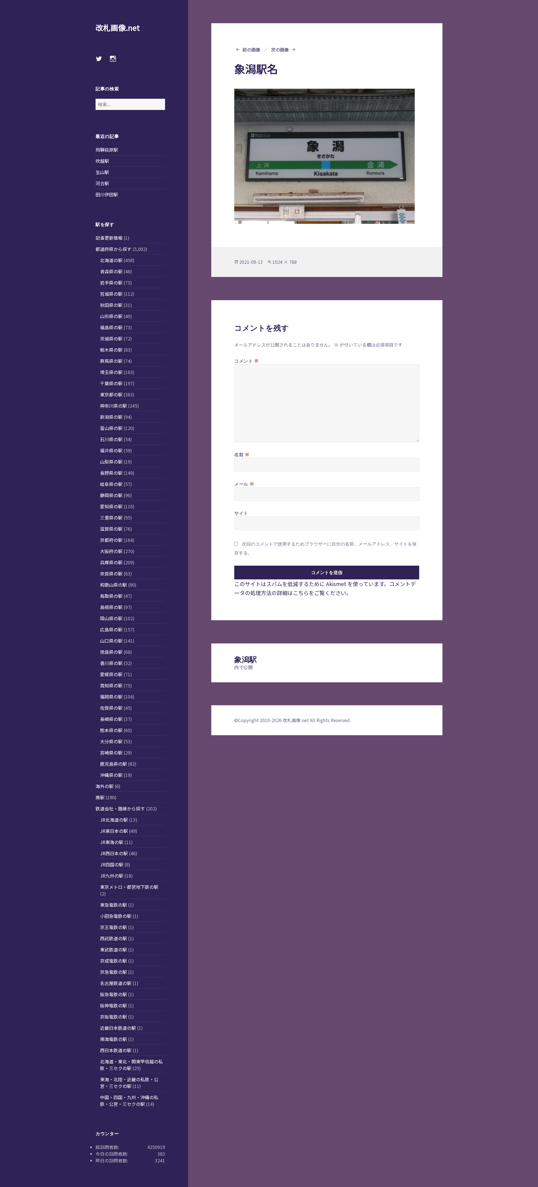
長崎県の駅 (111, 719)
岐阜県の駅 (111, 484)
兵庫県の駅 (111, 562)
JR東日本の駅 (114, 831)
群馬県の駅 (111, 361)
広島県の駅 (111, 629)
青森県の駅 (111, 271)
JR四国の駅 (111, 864)
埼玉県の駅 (111, 372)
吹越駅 (102, 161)
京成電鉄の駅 (113, 960)
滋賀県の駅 (111, 528)
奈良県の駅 (111, 573)
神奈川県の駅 (113, 405)
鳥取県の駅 (111, 596)
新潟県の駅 (111, 416)
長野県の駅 (111, 472)
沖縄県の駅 (111, 775)
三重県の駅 (111, 517)
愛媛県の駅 (111, 674)
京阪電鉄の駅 (113, 1016)
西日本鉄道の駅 (115, 1050)
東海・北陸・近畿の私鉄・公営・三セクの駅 (129, 1082)
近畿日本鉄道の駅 (118, 1027)
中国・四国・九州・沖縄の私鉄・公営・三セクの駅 (129, 1100)
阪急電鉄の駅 (113, 994)
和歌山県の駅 (113, 584)
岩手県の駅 (111, 282)
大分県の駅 (111, 741)
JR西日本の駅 (114, 853)
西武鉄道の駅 (113, 938)
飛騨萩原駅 (107, 149)
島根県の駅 (111, 607)
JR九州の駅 (111, 875)
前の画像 (251, 49)
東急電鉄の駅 (113, 904)
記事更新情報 (109, 237)
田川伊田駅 (107, 194)
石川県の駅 (111, 439)
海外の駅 (104, 786)
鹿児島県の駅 (113, 763)
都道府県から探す (113, 249)
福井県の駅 (111, 450)
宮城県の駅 (111, 293)
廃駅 (100, 797)
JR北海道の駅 (114, 819)
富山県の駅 (111, 428)
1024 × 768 (284, 261)
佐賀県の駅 (111, 707)
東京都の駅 (111, 394)
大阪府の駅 (111, 551)
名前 (242, 454)
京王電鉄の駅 (113, 927)
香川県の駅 (111, 663)
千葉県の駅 (111, 383)
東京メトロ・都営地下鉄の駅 (129, 886)
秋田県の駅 (111, 305)
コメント (246, 360)
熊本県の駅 (111, 730)
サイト (241, 513)
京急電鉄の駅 (113, 972)
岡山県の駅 (111, 618)
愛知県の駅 (111, 506)
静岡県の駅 (111, 495)
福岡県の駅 (111, 696)
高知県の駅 (111, 685)
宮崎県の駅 (111, 752)
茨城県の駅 (111, 338)
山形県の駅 (111, 316)
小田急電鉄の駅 (115, 916)
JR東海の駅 (111, 842)
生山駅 (102, 172)
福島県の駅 (111, 327)
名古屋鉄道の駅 (115, 983)
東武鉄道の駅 (113, 949)
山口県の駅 (111, 640)
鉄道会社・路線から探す (120, 808)
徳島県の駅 (111, 651)
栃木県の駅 (111, 349)
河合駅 (102, 183)
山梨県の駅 (111, 461)
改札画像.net (118, 27)
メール (244, 483)
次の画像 (280, 49)
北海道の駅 (111, 260)
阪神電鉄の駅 (113, 1005)
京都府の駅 (111, 540)
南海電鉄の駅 (113, 1039)
